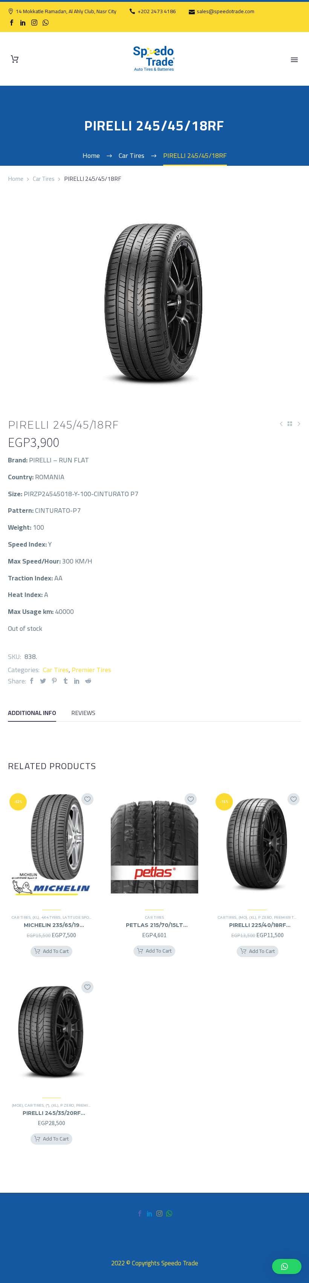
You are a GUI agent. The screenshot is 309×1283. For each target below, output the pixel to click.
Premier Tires (91, 669)
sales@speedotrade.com (225, 11)
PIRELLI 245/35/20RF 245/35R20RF (52, 1113)
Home (15, 178)
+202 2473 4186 (157, 11)
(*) (47, 1105)
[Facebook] (11, 23)
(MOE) (17, 1105)
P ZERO (265, 917)
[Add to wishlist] (87, 799)
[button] (286, 1266)
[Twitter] (43, 681)
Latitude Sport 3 (79, 917)
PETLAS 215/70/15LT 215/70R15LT (154, 925)
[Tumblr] (65, 681)
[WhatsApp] (45, 23)
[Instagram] (34, 23)
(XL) (36, 917)
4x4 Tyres (51, 917)
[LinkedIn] (23, 23)
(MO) (243, 917)
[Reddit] (88, 681)
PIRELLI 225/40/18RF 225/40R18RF (257, 925)
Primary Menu (294, 59)
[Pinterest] (54, 681)
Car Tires (44, 178)
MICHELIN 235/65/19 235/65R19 (52, 925)
